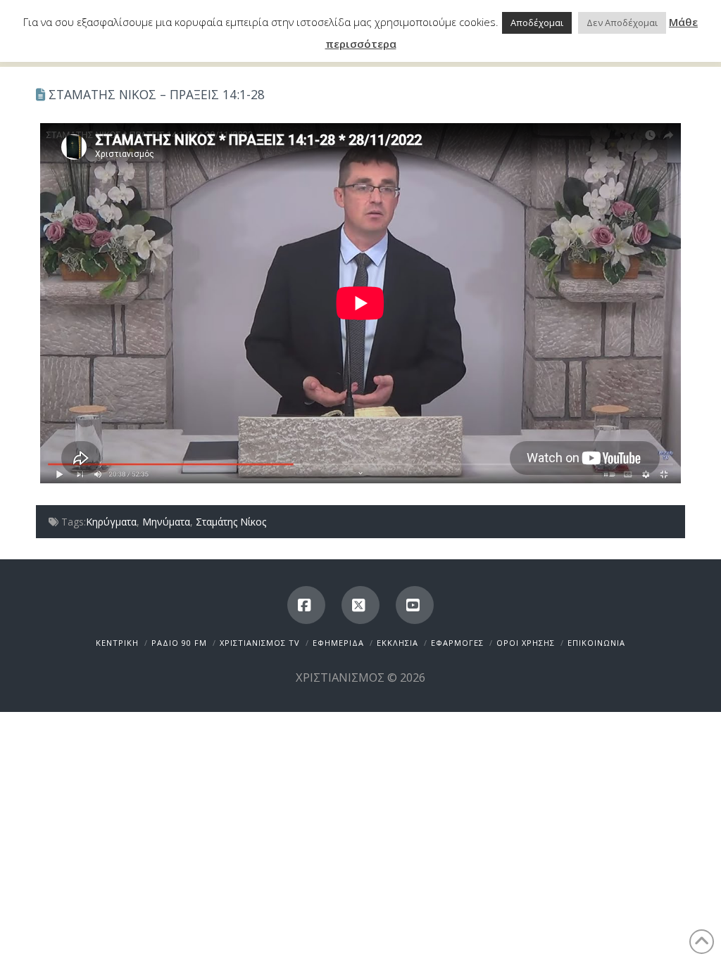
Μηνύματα (166, 521)
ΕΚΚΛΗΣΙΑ (397, 642)
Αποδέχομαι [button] (536, 22)
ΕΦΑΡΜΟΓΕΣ (457, 642)
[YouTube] (415, 605)
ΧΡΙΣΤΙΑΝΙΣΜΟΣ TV (260, 642)
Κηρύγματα (111, 521)
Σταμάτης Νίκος (231, 521)
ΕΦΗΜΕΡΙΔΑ (338, 642)
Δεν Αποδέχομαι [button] (622, 22)
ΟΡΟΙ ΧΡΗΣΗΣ (525, 642)
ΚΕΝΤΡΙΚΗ (117, 642)
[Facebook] (306, 605)
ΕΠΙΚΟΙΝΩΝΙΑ (596, 642)
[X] (360, 605)
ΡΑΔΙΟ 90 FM (179, 642)
